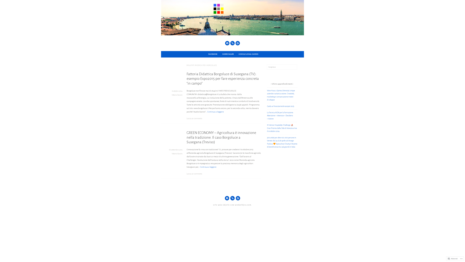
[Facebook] (227, 43)
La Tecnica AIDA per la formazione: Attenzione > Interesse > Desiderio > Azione (280, 116)
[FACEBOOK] (227, 198)
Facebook (212, 54)
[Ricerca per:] (282, 67)
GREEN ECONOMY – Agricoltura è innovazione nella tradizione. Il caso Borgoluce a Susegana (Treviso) (221, 137)
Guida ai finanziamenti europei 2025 (280, 106)
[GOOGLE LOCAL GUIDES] (238, 198)
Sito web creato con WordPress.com (232, 205)
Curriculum (228, 54)
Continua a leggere (215, 112)
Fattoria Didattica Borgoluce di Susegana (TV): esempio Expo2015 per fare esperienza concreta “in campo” (223, 78)
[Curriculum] (232, 43)
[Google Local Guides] (237, 43)
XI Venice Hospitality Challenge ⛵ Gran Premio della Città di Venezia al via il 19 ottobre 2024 (282, 128)
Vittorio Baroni (177, 95)
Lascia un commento (194, 118)
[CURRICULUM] (232, 198)
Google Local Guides (248, 54)
